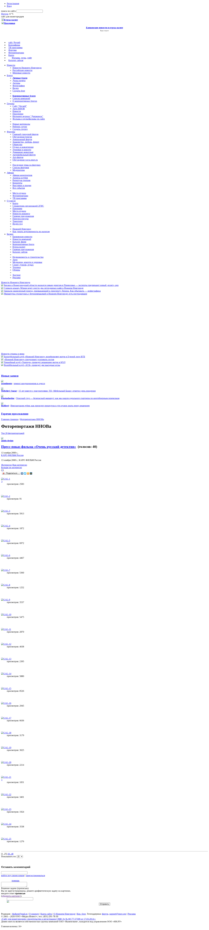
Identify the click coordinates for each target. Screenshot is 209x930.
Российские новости (22, 70)
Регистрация (13, 3)
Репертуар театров (21, 180)
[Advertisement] (18, 323)
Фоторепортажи (16, 52)
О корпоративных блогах (25, 101)
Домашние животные (23, 152)
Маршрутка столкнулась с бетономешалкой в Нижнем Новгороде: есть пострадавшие (45, 294)
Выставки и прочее (22, 185)
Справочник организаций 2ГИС (28, 206)
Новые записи (9, 375)
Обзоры (16, 270)
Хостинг (17, 275)
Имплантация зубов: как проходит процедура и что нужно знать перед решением (50, 405)
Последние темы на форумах (27, 165)
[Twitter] (25, 473)
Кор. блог (81, 914)
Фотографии (19, 85)
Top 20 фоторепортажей (12, 433)
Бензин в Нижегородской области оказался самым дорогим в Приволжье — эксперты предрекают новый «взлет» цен (61, 285)
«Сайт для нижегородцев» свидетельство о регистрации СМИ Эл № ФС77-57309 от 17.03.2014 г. (48, 919)
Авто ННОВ (19, 108)
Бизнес (10, 234)
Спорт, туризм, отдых (23, 265)
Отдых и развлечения (23, 147)
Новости (11, 65)
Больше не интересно (11, 467)
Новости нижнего (21, 213)
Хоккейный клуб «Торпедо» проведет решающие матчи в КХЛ (34, 362)
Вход (9, 6)
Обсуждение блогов (22, 137)
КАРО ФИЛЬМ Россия (12, 455)
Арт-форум (18, 157)
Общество (17, 144)
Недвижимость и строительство (28, 257)
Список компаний (21, 98)
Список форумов (21, 167)
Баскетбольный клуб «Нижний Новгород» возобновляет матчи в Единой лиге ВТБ (44, 356)
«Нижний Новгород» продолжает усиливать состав (29, 359)
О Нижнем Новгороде (64, 914)
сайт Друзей (14, 42)
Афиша (10, 172)
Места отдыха (19, 193)
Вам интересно (19, 465)
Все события (19, 188)
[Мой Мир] (31, 473)
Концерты (17, 183)
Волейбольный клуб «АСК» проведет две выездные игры (32, 365)
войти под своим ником (12, 875)
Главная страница (9, 419)
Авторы (16, 83)
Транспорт (18, 221)
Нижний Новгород (22, 229)
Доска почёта (19, 80)
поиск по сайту (8, 11)
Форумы (12, 50)
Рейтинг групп (20, 126)
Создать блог (19, 91)
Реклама (16, 277)
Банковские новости (22, 236)
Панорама (17, 208)
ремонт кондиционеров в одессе (29, 383)
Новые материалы (21, 124)
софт (29, 58)
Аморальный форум (22, 139)
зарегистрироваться (35, 875)
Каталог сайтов (15, 60)
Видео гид (18, 224)
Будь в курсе (104, 30)
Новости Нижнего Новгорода (27, 68)
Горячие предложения (23, 216)
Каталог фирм (19, 242)
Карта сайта (46, 914)
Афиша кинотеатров (22, 175)
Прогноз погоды (21, 219)
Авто (15, 259)
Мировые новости (21, 73)
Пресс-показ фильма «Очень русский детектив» (38, 447)
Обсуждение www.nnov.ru (25, 160)
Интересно (6, 465)
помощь (15, 880)
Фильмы (16, 58)
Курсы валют (19, 247)
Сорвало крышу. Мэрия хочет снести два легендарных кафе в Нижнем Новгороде (43, 288)
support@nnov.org (117, 914)
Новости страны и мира (12, 354)
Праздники (18, 114)
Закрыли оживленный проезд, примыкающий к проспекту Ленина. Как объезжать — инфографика (52, 291)
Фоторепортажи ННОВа (32, 419)
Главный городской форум (25, 134)
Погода (4, 14)
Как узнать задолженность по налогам (31, 231)
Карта (11, 55)
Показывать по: (9, 856)
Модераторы (19, 170)
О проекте (34, 914)
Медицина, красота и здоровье (27, 262)
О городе (11, 201)
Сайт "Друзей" (20, 106)
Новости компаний (22, 239)
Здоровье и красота (22, 149)
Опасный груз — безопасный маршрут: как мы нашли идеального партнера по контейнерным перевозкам (67, 398)
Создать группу (20, 129)
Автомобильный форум (24, 155)
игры (23, 58)
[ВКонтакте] (22, 473)
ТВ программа (15, 47)
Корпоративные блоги (23, 244)
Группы (10, 103)
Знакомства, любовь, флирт (26, 142)
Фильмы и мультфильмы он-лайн (29, 119)
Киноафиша (14, 45)
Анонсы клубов (20, 178)
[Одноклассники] (28, 473)
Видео (16, 88)
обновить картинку (11, 896)
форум (105, 914)
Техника (17, 267)
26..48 (10, 854)
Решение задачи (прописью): (15, 888)
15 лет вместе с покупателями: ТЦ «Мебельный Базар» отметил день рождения (57, 391)
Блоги (10, 75)
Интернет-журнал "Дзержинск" (28, 116)
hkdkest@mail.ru (19, 914)
